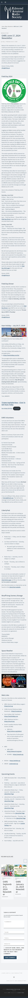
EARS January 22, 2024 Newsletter (20, 886)
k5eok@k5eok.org (8, 498)
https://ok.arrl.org (9, 721)
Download (16, 408)
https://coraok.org (16, 711)
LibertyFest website (14, 587)
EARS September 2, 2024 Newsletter (7, 888)
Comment (7, 921)
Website (7, 943)
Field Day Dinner (6, 219)
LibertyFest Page (9, 794)
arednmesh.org (13, 764)
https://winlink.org (15, 760)
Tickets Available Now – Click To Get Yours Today (13, 403)
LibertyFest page (6, 580)
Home (3, 26)
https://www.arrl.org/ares (14, 751)
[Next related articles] (25, 860)
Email (6, 938)
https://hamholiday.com (11, 716)
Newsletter (10, 26)
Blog (6, 26)
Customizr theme (20, 992)
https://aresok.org (18, 754)
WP (9, 992)
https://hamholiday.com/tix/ (11, 355)
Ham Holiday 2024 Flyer (7, 408)
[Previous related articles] (22, 860)
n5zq (3, 41)
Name (6, 932)
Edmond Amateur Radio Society (13, 989)
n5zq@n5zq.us (6, 68)
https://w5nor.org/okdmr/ (14, 731)
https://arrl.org (8, 706)
